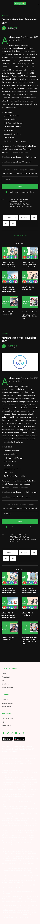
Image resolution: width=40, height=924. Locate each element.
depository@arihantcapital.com (13, 883)
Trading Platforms (7, 687)
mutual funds (26, 204)
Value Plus (5, 15)
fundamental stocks (15, 203)
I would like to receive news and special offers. (21, 192)
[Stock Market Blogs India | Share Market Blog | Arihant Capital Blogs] (20, 3)
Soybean (33, 539)
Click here (6, 157)
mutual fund (26, 538)
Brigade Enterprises (22, 199)
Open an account (7, 719)
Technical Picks (14, 541)
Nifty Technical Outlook (16, 206)
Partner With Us (6, 726)
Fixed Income (6, 684)
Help (3, 722)
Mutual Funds (6, 677)
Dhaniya (22, 201)
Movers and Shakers (15, 204)
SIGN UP (20, 186)
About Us (5, 699)
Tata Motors (28, 206)
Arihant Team (13, 27)
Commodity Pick (14, 201)
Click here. (18, 887)
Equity (4, 673)
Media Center (6, 706)
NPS (3, 680)
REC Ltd (27, 539)
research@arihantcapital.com (16, 152)
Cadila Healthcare (22, 534)
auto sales (12, 199)
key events (25, 203)
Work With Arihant (7, 703)
